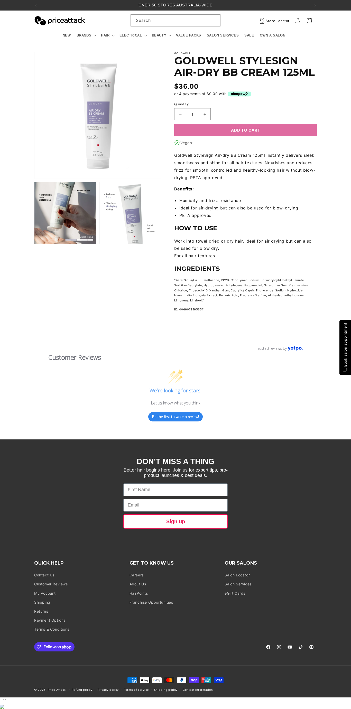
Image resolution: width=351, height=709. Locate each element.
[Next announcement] (315, 5)
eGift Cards (235, 593)
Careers (137, 575)
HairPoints (139, 593)
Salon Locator (237, 575)
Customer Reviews (51, 584)
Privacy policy (108, 690)
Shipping (42, 602)
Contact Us (44, 575)
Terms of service (136, 690)
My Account (45, 593)
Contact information (198, 690)
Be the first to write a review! (175, 416)
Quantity (181, 104)
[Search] (214, 20)
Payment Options (50, 620)
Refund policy (82, 690)
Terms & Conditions (51, 629)
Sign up (175, 521)
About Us (138, 584)
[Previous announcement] (36, 5)
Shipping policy (166, 690)
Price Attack (57, 690)
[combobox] (175, 20)
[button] (86, 36)
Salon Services (238, 584)
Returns (41, 611)
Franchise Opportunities (151, 602)
